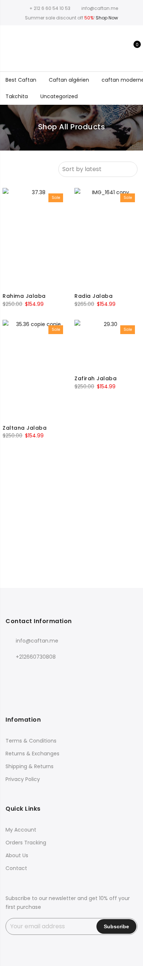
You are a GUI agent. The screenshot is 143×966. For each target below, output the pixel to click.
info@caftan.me (37, 640)
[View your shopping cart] (131, 48)
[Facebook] (12, 672)
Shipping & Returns (30, 766)
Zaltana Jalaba (25, 428)
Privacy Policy (23, 779)
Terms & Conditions (31, 740)
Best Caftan (21, 80)
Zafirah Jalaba (95, 378)
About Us (17, 855)
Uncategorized (59, 96)
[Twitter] (27, 672)
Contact (16, 868)
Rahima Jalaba (24, 296)
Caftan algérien (69, 80)
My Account (21, 829)
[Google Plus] (42, 672)
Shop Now (107, 18)
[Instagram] (57, 672)
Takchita (17, 96)
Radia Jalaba (93, 296)
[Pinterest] (72, 672)
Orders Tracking (26, 842)
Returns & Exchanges (32, 753)
